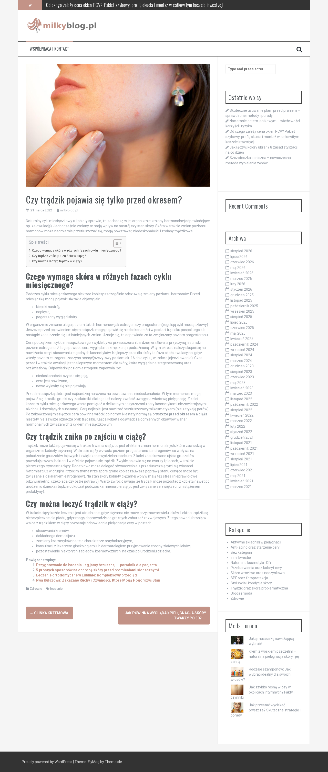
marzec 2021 (241, 487)
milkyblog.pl (69, 210)
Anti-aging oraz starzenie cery (255, 547)
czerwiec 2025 (242, 328)
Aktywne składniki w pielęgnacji (256, 542)
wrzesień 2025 (242, 311)
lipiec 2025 (239, 322)
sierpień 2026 (241, 251)
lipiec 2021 (239, 465)
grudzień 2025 (242, 295)
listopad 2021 (241, 443)
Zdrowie (36, 589)
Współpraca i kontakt (49, 49)
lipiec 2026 (239, 257)
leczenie (56, 589)
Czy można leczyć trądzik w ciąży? (57, 261)
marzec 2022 (241, 421)
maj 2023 (237, 383)
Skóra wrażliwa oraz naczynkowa (258, 573)
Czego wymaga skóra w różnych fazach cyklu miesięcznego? (76, 250)
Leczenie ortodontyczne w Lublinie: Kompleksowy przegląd (86, 575)
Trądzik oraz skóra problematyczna (259, 588)
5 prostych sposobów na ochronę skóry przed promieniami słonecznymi (97, 570)
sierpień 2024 (241, 355)
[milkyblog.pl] (62, 26)
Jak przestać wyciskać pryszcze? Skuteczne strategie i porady (266, 710)
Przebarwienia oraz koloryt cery (256, 568)
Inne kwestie (241, 557)
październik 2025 (244, 306)
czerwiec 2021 (242, 470)
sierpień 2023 (241, 372)
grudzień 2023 (242, 366)
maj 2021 (237, 476)
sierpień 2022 (241, 410)
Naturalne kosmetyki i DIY (251, 563)
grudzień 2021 (242, 437)
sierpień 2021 (241, 459)
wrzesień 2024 (242, 350)
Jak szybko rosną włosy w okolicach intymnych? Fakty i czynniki (262, 692)
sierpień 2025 (241, 317)
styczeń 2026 (241, 289)
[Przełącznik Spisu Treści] (115, 243)
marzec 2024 (241, 361)
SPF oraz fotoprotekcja (249, 578)
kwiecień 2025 (241, 339)
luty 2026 (237, 284)
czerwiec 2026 (242, 262)
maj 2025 (237, 333)
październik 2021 (244, 448)
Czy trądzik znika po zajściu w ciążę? (59, 256)
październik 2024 (244, 344)
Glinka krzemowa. (49, 613)
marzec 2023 (241, 393)
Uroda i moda (241, 593)
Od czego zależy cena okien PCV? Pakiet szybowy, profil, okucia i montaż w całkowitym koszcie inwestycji (134, 5)
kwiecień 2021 (241, 481)
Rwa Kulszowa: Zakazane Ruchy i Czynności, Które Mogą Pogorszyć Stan (98, 580)
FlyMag (93, 762)
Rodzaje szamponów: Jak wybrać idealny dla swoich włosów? (261, 674)
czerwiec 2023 (242, 377)
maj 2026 (237, 268)
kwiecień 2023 (241, 388)
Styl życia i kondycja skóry (251, 583)
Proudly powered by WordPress (47, 762)
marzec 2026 (241, 279)
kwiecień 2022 (241, 415)
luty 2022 (237, 426)
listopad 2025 (241, 300)
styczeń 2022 (241, 432)
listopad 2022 (241, 399)
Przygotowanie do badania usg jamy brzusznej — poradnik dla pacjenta (96, 565)
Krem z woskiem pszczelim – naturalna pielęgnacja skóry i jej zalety (265, 656)
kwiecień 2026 (241, 273)
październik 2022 (244, 404)
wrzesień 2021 (242, 454)
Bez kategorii (241, 552)
